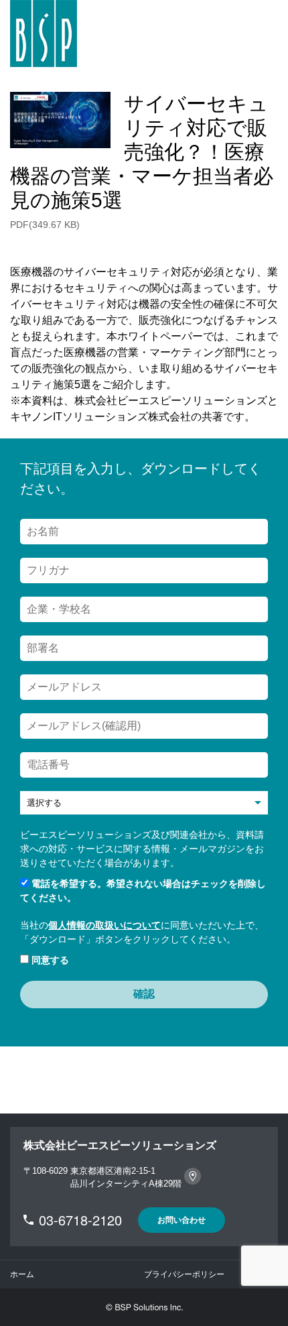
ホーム (22, 1274)
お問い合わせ (181, 1220)
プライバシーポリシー (184, 1274)
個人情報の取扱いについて (104, 925)
